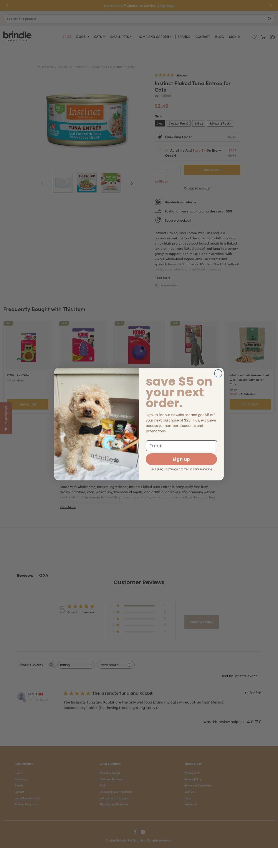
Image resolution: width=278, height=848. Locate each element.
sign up (181, 459)
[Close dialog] (218, 373)
